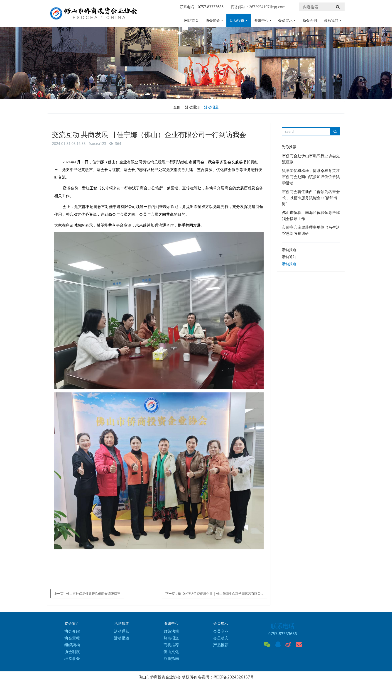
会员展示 (285, 20)
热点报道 (171, 638)
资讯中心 (261, 20)
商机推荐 (171, 644)
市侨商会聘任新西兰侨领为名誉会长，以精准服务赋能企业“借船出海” (311, 197)
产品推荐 (220, 644)
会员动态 (220, 638)
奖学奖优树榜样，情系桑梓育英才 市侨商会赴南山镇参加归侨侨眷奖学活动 (311, 176)
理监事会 (72, 658)
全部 (177, 107)
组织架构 (72, 644)
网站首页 (191, 20)
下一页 (214, 593)
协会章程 (72, 638)
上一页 (87, 593)
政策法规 (171, 631)
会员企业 (220, 631)
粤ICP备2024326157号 (233, 677)
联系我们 (331, 20)
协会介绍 (72, 631)
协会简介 (213, 20)
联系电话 (282, 626)
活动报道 (237, 20)
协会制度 (72, 651)
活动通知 (192, 107)
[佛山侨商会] (92, 15)
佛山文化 (171, 651)
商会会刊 (309, 20)
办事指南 (171, 658)
